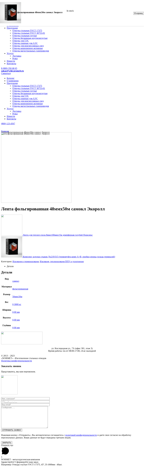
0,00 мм (16, 312)
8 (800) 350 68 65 (9, 68)
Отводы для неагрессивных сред (28, 46)
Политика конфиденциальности (16, 361)
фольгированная (20, 289)
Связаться (6, 73)
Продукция (12, 28)
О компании (13, 81)
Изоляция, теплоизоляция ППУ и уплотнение (62, 261)
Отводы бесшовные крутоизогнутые (30, 38)
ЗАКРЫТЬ (6, 443)
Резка (15, 58)
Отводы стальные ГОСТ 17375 (27, 30)
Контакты (11, 63)
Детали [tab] (10, 266)
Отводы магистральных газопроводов (30, 51)
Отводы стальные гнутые (24, 35)
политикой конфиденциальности (81, 435)
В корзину (138, 13)
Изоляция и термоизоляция (26, 261)
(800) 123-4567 (8, 123)
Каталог (10, 78)
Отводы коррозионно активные (27, 48)
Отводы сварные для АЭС (25, 43)
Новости (11, 61)
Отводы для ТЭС (20, 40)
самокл (15, 281)
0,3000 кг (16, 304)
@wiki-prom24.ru (12, 71)
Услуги (10, 53)
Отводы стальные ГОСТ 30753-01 (28, 33)
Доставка (16, 56)
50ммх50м (17, 296)
